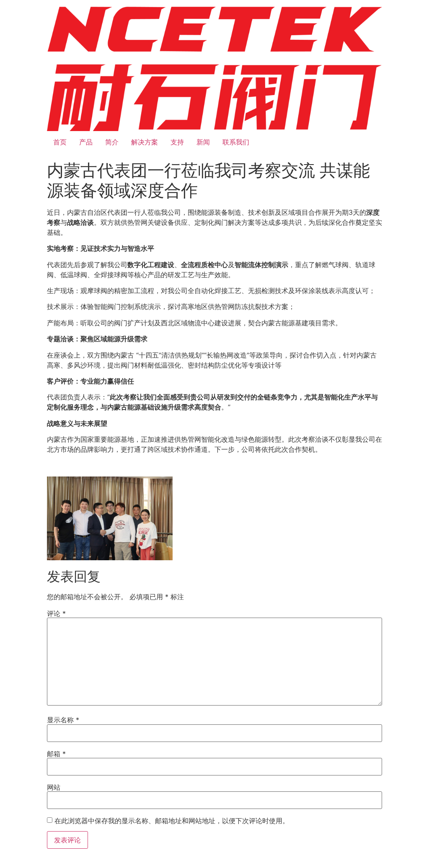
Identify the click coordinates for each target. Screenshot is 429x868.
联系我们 (235, 142)
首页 (60, 142)
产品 (86, 142)
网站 (53, 787)
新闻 (203, 142)
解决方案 (144, 142)
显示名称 (63, 719)
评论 (56, 613)
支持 (177, 142)
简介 (112, 142)
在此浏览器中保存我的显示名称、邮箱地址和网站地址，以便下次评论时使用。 (171, 820)
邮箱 (56, 753)
